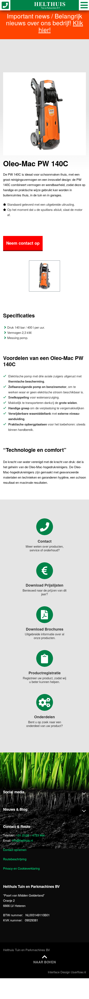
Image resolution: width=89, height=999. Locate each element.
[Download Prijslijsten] (44, 570)
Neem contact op (23, 243)
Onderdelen (44, 716)
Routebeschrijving (14, 859)
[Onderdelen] (44, 702)
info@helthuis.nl (22, 840)
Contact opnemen (14, 850)
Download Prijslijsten (44, 585)
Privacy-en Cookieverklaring (21, 868)
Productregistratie (45, 673)
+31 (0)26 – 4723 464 (30, 835)
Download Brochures (44, 629)
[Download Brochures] (44, 614)
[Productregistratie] (44, 658)
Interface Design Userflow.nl (67, 972)
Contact (45, 541)
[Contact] (44, 526)
